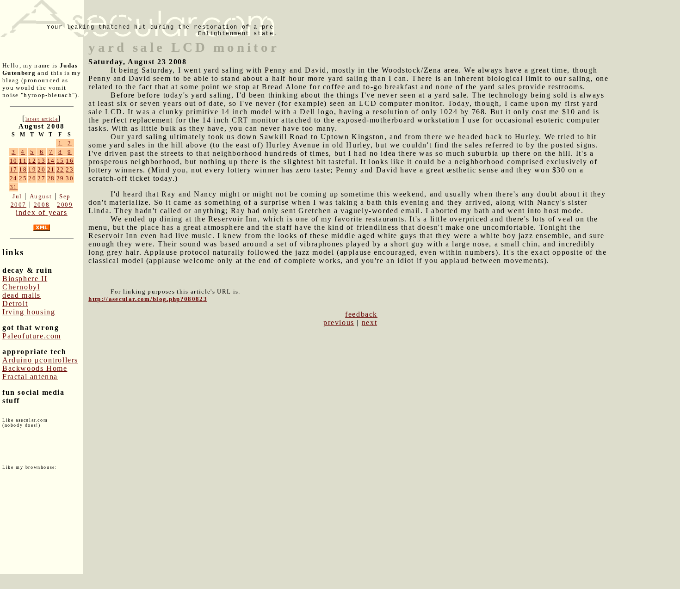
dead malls (21, 295)
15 (60, 160)
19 (32, 169)
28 (51, 178)
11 (23, 160)
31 (14, 187)
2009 (65, 204)
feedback (361, 314)
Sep (65, 196)
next (369, 322)
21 (51, 169)
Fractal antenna (30, 376)
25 (23, 178)
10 (14, 160)
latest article (41, 119)
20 (41, 169)
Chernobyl (21, 287)
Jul (17, 196)
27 (41, 178)
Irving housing (28, 312)
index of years (41, 212)
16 (70, 160)
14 (51, 160)
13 (41, 160)
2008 (41, 204)
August (41, 196)
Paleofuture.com (31, 336)
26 (32, 178)
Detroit (15, 303)
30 (70, 178)
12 (32, 160)
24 (14, 178)
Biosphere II (24, 278)
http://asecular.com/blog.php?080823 (147, 298)
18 (23, 169)
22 (60, 169)
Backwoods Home (34, 368)
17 (14, 169)
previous (338, 322)
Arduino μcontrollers (40, 360)
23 (70, 169)
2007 (18, 204)
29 (60, 178)
